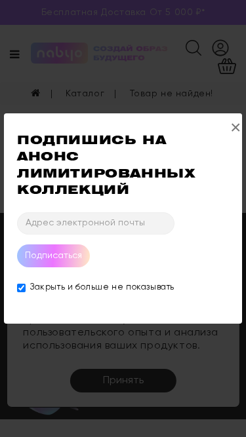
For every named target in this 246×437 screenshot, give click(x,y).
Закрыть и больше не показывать (102, 287)
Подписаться (53, 255)
